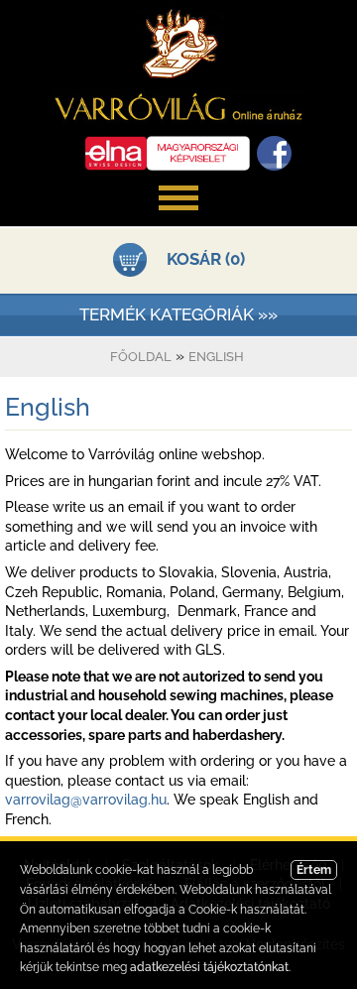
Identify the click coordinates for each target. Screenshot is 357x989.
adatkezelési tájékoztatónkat (209, 967)
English (216, 356)
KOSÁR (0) (206, 259)
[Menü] (178, 220)
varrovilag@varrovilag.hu (86, 799)
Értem (314, 870)
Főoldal (141, 356)
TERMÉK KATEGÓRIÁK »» (178, 314)
